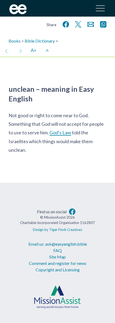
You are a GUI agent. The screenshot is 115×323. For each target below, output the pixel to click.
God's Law (60, 132)
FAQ (57, 250)
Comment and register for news (57, 263)
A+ (33, 50)
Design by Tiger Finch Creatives (57, 229)
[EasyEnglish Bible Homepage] (18, 12)
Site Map (57, 256)
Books (15, 40)
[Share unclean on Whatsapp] (102, 23)
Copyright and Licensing (58, 269)
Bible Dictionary (40, 40)
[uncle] (6, 50)
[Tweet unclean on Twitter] (77, 23)
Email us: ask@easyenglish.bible (57, 243)
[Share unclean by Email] (89, 23)
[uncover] (20, 50)
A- (47, 50)
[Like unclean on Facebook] (64, 23)
